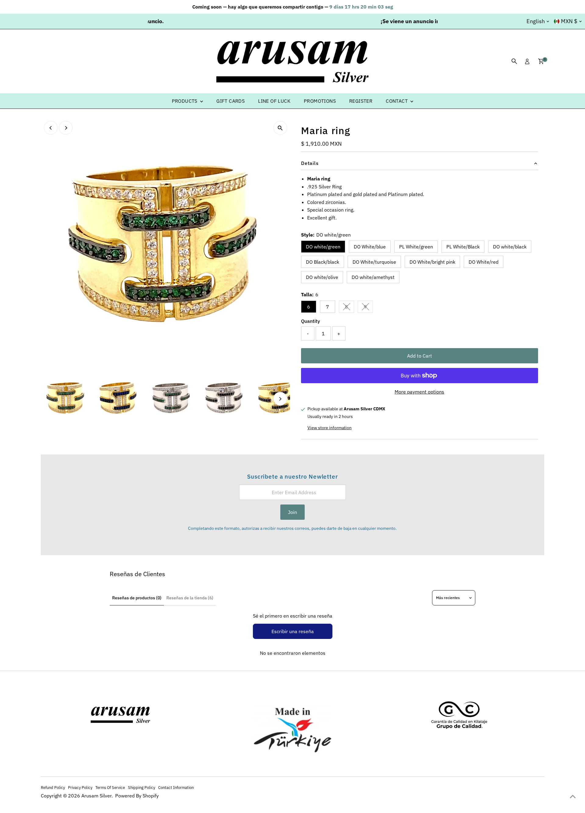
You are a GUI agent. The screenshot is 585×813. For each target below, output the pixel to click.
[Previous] (154, 21)
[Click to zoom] (280, 128)
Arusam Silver (96, 796)
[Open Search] (514, 61)
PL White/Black (463, 247)
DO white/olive (322, 277)
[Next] (431, 21)
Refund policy (53, 787)
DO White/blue (370, 247)
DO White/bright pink (432, 262)
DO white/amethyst (373, 277)
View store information (329, 428)
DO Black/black (322, 262)
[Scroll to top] (573, 796)
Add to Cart (419, 356)
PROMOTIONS (320, 101)
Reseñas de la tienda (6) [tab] (189, 598)
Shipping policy (141, 787)
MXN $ (569, 21)
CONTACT (397, 101)
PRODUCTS (185, 101)
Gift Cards (230, 101)
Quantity (310, 321)
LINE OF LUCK (274, 101)
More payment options (419, 392)
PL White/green (416, 247)
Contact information (176, 787)
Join (292, 512)
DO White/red (483, 262)
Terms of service (110, 787)
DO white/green (323, 247)
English (535, 21)
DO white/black (509, 247)
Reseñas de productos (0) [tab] (136, 598)
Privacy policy (80, 787)
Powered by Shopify (137, 796)
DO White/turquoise (374, 262)
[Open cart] (541, 61)
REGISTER (360, 101)
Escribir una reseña (292, 631)
